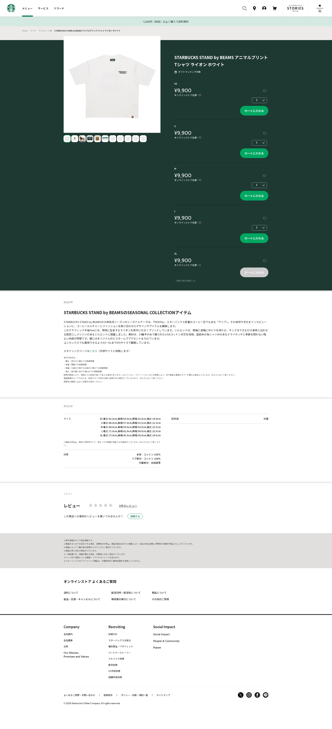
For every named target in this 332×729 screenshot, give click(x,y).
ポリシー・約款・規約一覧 (134, 695)
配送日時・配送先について (126, 592)
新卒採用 (112, 664)
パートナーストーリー (119, 652)
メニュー (27, 8)
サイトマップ (163, 695)
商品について (159, 592)
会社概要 (68, 640)
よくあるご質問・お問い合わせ (79, 695)
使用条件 (108, 695)
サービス (43, 8)
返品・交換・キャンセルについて (82, 599)
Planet (157, 647)
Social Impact (161, 634)
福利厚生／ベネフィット (120, 646)
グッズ (33, 30)
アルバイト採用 (116, 658)
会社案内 (68, 634)
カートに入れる (254, 111)
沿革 (66, 646)
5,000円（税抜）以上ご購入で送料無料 (166, 21)
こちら (93, 351)
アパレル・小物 (45, 30)
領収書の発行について (123, 599)
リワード (59, 8)
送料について (71, 592)
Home (25, 30)
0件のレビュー (128, 506)
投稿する (135, 516)
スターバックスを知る (119, 640)
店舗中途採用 (115, 677)
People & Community (166, 641)
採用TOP (112, 634)
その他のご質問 (160, 599)
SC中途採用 (114, 671)
